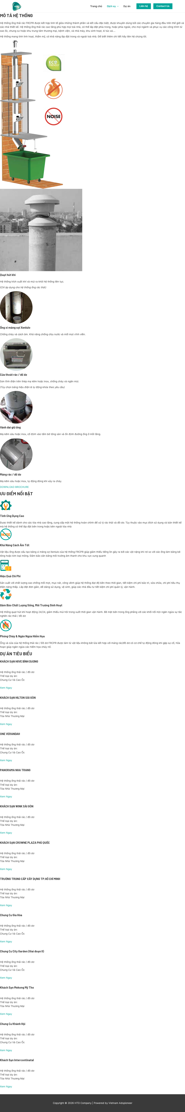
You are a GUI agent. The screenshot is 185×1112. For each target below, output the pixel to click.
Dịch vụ (111, 6)
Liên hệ (143, 6)
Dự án (126, 6)
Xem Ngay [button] (6, 687)
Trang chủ (96, 6)
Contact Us (162, 6)
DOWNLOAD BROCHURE (14, 487)
